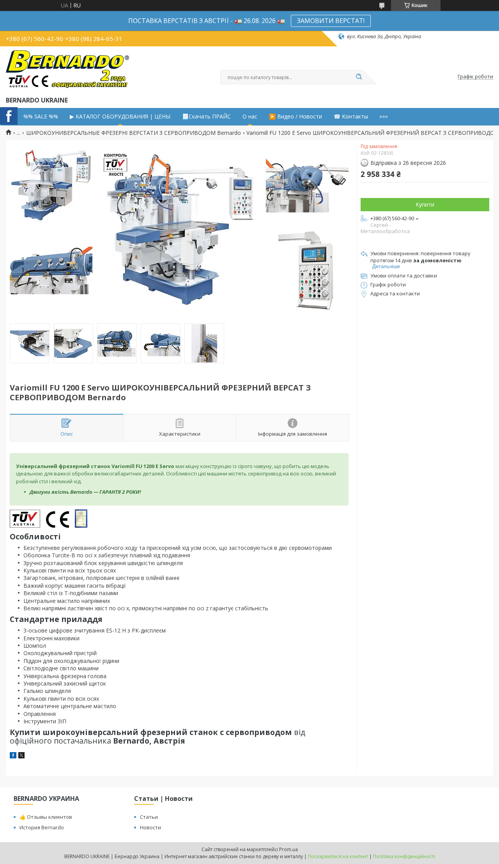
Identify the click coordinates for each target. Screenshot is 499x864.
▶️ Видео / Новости (295, 116)
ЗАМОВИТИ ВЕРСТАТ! (331, 20)
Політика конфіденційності (404, 856)
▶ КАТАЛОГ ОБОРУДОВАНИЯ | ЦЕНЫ (120, 116)
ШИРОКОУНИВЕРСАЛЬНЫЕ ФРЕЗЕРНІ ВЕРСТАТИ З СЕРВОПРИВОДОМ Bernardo (133, 132)
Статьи (149, 816)
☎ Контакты (351, 116)
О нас (249, 116)
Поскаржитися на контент (338, 856)
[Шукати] (358, 77)
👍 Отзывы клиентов (45, 816)
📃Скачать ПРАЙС (206, 116)
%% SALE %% (40, 116)
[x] (21, 756)
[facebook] (13, 756)
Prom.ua (288, 849)
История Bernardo (41, 827)
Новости (150, 827)
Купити (425, 204)
